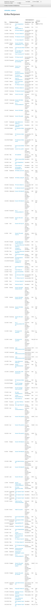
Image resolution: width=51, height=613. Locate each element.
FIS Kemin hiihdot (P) (19, 33)
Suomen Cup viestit (19, 94)
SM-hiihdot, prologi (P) (19, 177)
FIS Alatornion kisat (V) (19, 91)
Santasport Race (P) (19, 526)
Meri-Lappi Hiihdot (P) (19, 404)
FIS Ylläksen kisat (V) (19, 84)
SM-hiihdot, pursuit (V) (19, 170)
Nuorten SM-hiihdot (19, 110)
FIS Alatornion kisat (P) (19, 36)
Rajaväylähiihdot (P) (19, 523)
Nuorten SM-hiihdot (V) (19, 200)
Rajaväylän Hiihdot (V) (19, 588)
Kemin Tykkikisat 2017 (19, 54)
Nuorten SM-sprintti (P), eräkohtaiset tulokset (19, 564)
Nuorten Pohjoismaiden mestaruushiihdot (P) (19, 484)
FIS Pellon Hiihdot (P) (19, 542)
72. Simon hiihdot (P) (19, 39)
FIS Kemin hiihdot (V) (19, 30)
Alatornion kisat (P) (19, 284)
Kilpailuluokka (7, 2)
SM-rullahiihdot (18, 154)
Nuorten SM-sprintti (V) (19, 416)
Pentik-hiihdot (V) (18, 165)
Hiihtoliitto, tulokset (10, 10)
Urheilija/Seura (16, 5)
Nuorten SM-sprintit (19, 116)
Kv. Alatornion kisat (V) (19, 188)
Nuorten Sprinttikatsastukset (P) (19, 366)
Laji (26, 1)
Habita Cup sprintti (19, 509)
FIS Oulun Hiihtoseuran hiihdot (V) (19, 488)
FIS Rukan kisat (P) (19, 57)
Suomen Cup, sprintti (19, 148)
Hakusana (12, 1)
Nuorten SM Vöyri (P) (19, 223)
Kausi (35, 1)
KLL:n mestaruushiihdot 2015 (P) (19, 324)
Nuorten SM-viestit (19, 476)
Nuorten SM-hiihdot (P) (19, 191)
